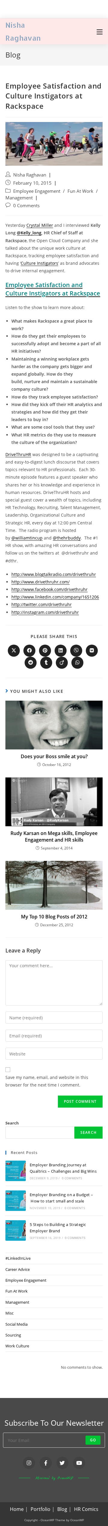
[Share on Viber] (76, 651)
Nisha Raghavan (29, 175)
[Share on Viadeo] (62, 663)
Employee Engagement (36, 191)
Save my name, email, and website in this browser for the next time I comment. (46, 1081)
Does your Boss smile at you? (54, 756)
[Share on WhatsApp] (77, 663)
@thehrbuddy (67, 538)
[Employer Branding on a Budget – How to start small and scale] (15, 1200)
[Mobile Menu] (100, 31)
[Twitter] (62, 1463)
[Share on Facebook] (29, 651)
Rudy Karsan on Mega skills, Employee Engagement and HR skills (54, 836)
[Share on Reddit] (31, 663)
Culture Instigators (39, 263)
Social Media (16, 1324)
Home (17, 1509)
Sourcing (13, 1335)
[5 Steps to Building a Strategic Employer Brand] (15, 1230)
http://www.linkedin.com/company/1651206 (55, 597)
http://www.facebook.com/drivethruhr (49, 589)
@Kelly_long (29, 233)
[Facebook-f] (46, 1463)
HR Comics (86, 1509)
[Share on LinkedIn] (61, 651)
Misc (9, 1313)
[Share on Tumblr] (46, 663)
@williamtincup (27, 538)
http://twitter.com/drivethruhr (41, 604)
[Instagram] (29, 1463)
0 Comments (26, 205)
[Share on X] (14, 651)
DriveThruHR (18, 454)
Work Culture (17, 1346)
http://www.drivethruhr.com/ (40, 582)
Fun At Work (80, 191)
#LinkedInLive (18, 1258)
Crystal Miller (39, 225)
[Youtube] (79, 1463)
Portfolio (40, 1509)
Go (93, 1440)
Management (19, 198)
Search (12, 1123)
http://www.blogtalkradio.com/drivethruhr (53, 574)
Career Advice (17, 1269)
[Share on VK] (92, 651)
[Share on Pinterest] (45, 651)
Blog (62, 1509)
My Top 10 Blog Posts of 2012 (54, 916)
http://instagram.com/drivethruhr (45, 612)
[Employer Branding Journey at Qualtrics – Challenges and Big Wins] (15, 1171)
